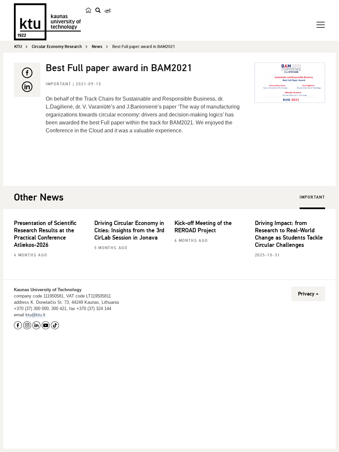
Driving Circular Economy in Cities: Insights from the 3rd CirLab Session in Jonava (129, 230)
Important (59, 84)
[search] (98, 10)
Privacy (306, 294)
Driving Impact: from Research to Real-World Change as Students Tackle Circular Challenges (289, 234)
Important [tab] (312, 197)
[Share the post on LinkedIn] (27, 86)
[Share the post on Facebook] (27, 73)
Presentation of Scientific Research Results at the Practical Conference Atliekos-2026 (45, 234)
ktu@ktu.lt (35, 314)
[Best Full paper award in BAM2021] (290, 83)
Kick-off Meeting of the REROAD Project (203, 226)
